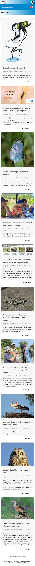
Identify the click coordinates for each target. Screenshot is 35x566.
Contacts (19, 556)
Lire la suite (26, 82)
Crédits (23, 556)
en (32, 7)
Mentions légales (13, 556)
